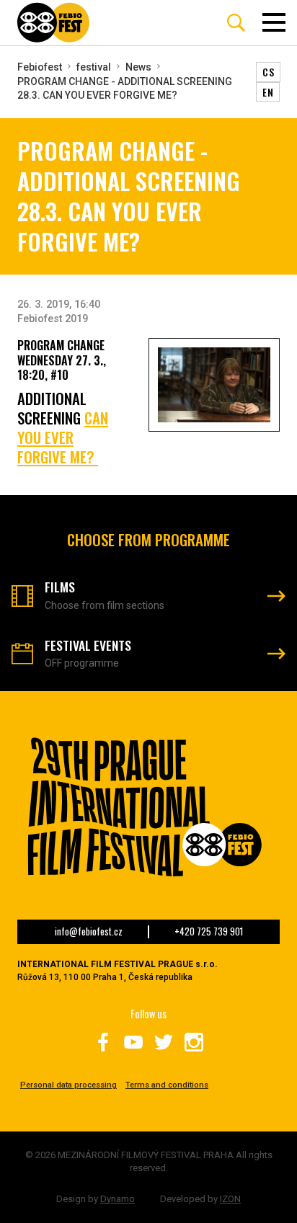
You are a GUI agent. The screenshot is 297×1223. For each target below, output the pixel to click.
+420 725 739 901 (208, 931)
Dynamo (117, 1198)
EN (267, 91)
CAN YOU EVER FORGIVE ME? (62, 437)
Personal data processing (68, 1085)
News (138, 67)
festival (93, 67)
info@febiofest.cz (89, 931)
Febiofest (39, 67)
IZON (230, 1198)
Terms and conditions (166, 1085)
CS (268, 71)
